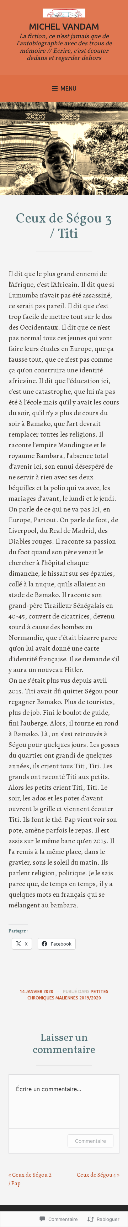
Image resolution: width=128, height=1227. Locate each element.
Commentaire (90, 1141)
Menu (68, 88)
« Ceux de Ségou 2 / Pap (30, 1179)
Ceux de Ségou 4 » (98, 1175)
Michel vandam (64, 26)
